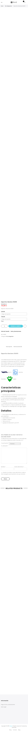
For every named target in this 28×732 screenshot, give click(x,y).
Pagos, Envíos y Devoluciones (8, 704)
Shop (10, 730)
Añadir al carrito (16, 326)
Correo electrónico (19, 466)
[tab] (9, 346)
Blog (19, 730)
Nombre (3, 466)
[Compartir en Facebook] (9, 341)
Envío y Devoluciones (16, 331)
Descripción (9, 346)
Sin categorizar (8, 6)
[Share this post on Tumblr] (18, 341)
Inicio (2, 6)
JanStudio (14, 727)
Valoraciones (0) (17, 346)
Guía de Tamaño (5, 331)
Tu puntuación (5, 443)
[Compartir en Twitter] (12, 341)
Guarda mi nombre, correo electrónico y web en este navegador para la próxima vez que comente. (13, 473)
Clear (2, 321)
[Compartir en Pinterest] (15, 341)
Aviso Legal (3, 707)
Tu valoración (4, 446)
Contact (15, 730)
